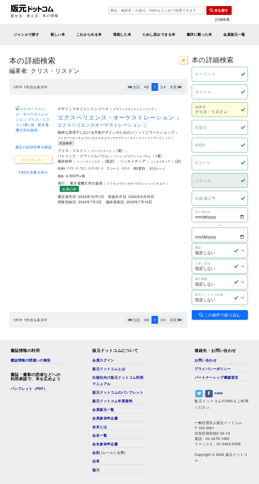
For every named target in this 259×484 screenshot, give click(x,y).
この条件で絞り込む (222, 315)
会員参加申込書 (105, 418)
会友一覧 (99, 435)
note (218, 392)
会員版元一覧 (234, 34)
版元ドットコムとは (108, 369)
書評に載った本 (199, 34)
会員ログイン (103, 360)
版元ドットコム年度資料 (112, 401)
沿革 (96, 461)
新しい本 (58, 34)
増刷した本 (122, 34)
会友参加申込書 (105, 444)
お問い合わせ (206, 360)
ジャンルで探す (26, 34)
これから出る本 (89, 34)
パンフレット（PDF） (29, 389)
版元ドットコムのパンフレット (117, 392)
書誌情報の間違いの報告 (31, 360)
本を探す (220, 10)
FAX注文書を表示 (33, 172)
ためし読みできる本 (159, 34)
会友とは (99, 427)
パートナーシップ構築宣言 (216, 377)
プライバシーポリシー (213, 369)
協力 (96, 470)
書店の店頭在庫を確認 (33, 146)
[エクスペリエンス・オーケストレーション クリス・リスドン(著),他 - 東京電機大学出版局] (33, 119)
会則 (96, 453)
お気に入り (35, 159)
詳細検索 (222, 19)
